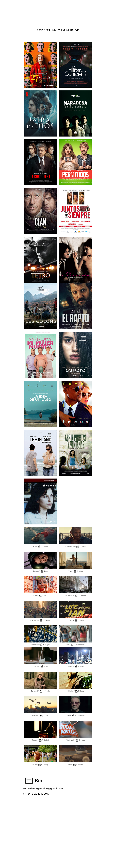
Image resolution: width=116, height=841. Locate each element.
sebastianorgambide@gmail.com (43, 788)
